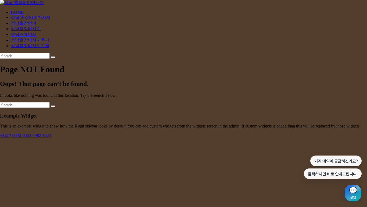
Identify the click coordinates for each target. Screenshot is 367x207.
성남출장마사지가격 (30, 45)
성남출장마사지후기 (30, 40)
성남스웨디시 (24, 34)
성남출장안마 (24, 23)
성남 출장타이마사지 (31, 17)
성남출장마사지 (26, 28)
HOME (17, 12)
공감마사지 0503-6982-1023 (25, 135)
